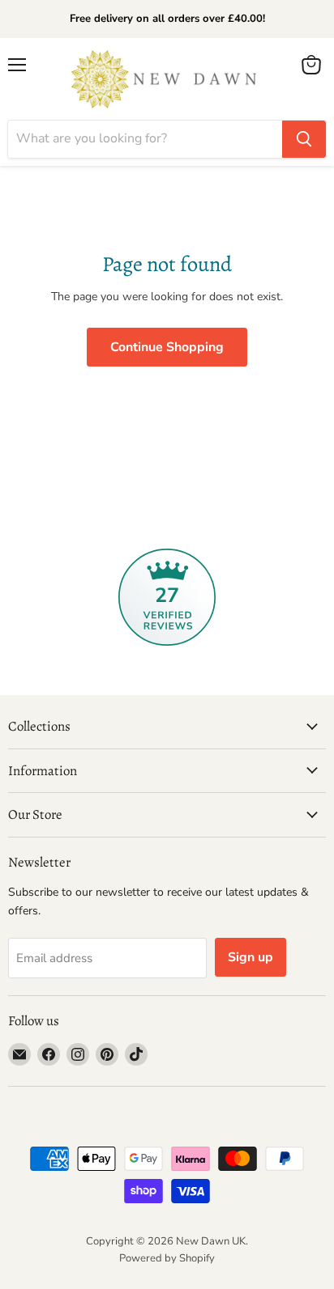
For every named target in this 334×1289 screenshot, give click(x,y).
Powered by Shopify (167, 1258)
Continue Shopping (167, 347)
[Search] (304, 139)
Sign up (250, 957)
